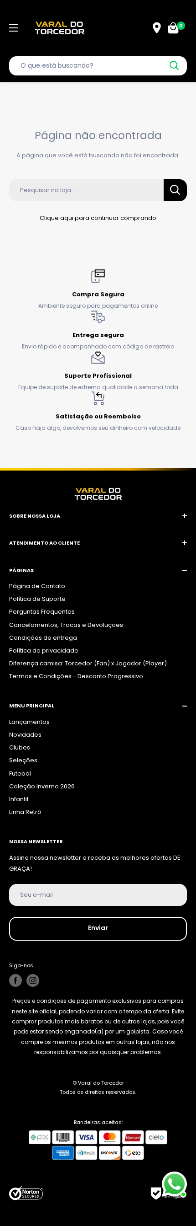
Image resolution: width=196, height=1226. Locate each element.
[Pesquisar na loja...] (175, 190)
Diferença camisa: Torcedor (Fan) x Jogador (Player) (88, 663)
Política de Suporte (37, 598)
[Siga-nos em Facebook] (15, 980)
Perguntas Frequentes (42, 611)
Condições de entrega (43, 637)
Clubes (19, 747)
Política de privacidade (43, 650)
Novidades (25, 734)
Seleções (23, 760)
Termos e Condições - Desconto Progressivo (76, 676)
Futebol (20, 773)
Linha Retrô (25, 812)
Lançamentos (29, 721)
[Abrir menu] (13, 28)
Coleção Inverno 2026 (42, 786)
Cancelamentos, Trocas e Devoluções (66, 625)
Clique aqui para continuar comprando (98, 218)
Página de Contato (37, 586)
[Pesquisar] (174, 65)
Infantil (18, 799)
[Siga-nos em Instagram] (32, 980)
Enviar (98, 927)
